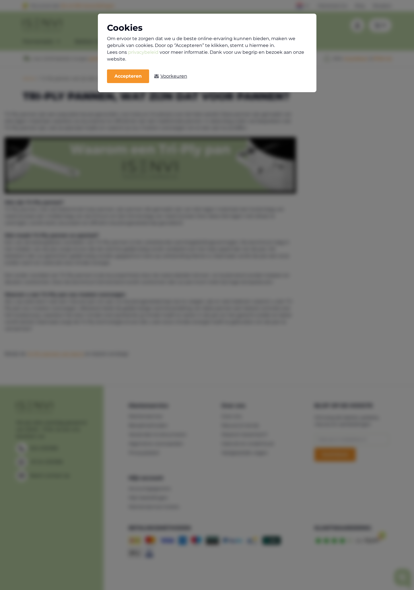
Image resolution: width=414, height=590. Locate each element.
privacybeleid (143, 52)
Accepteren (128, 76)
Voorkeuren (173, 76)
